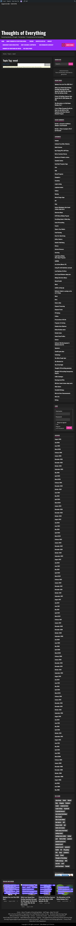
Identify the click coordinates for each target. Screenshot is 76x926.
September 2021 (59, 596)
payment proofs (59, 847)
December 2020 (59, 626)
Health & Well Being (59, 242)
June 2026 (57, 446)
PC (61, 850)
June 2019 (57, 683)
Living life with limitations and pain (63, 268)
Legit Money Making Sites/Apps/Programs (60, 257)
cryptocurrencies (59, 187)
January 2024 (58, 506)
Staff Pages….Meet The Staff (50, 912)
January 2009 (58, 763)
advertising (58, 800)
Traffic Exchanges (59, 376)
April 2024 (57, 499)
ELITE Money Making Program (62, 216)
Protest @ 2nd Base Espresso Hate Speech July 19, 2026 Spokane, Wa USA (63, 98)
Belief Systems (58, 147)
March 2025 (58, 479)
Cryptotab (66, 808)
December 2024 (59, 486)
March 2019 (57, 693)
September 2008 (59, 776)
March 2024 (58, 503)
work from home (60, 866)
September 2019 (59, 673)
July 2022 (57, 563)
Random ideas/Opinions (60, 326)
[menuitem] (1, 1)
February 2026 (58, 452)
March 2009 (58, 756)
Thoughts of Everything (23, 32)
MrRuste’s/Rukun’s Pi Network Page (20, 916)
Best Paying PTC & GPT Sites (62, 150)
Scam (60, 852)
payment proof (59, 844)
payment (69, 839)
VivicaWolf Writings (59, 390)
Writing (56, 400)
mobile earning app (59, 288)
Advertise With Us (40, 41)
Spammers (57, 348)
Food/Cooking (58, 232)
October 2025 (58, 466)
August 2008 (58, 780)
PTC (56, 852)
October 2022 (58, 553)
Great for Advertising (60, 236)
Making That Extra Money (61, 278)
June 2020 (57, 643)
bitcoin (69, 800)
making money (59, 833)
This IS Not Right (59, 365)
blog (57, 803)
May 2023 (57, 529)
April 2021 (57, 613)
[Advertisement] (38, 18)
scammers (66, 852)
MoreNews (43, 924)
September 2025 (59, 469)
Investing (57, 252)
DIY (55, 201)
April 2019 (57, 690)
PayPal (57, 850)
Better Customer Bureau (61, 154)
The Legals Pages (27, 48)
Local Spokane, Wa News (61, 271)
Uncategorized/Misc (60, 380)
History (56, 246)
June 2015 (57, 743)
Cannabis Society (59, 160)
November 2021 (58, 589)
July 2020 (57, 639)
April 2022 (57, 573)
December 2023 (59, 509)
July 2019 (57, 680)
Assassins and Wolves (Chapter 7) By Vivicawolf (63, 124)
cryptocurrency (64, 806)
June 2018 (57, 723)
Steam (61, 855)
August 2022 (58, 559)
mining (69, 836)
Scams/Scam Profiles (60, 336)
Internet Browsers (59, 249)
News (56, 299)
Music (56, 296)
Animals (57, 140)
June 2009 (57, 753)
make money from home (61, 830)
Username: (59, 411)
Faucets (57, 226)
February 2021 (58, 619)
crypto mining (58, 184)
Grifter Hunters (58, 239)
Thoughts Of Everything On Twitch (12, 48)
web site (58, 863)
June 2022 (57, 566)
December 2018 (58, 703)
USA (66, 861)
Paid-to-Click (58, 303)
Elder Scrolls (59, 817)
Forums (31, 41)
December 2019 (58, 663)
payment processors (60, 841)
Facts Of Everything (59, 222)
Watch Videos (69, 45)
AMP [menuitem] (26, 1)
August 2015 (58, 740)
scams (57, 855)
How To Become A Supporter (28, 45)
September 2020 (59, 636)
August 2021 (58, 599)
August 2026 (58, 439)
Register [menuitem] (9, 1)
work (63, 863)
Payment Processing (60, 306)
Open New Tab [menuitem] (15, 1)
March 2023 (58, 536)
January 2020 (58, 660)
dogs (56, 204)
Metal (56, 284)
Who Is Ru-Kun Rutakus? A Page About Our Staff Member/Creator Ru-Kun (28, 914)
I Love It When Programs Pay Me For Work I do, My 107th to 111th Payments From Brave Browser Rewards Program (63, 111)
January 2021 (58, 623)
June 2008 (57, 786)
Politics (57, 316)
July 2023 (57, 523)
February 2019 (58, 696)
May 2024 (57, 496)
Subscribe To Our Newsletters (11, 45)
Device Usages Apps (60, 197)
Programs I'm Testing (60, 323)
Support (39, 917)
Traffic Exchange (59, 861)
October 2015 (58, 733)
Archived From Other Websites (62, 144)
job (64, 825)
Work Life (57, 397)
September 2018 (59, 713)
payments (67, 847)
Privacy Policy (67, 919)
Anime (64, 800)
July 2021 (57, 603)
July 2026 (57, 442)
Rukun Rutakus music (60, 329)
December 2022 (59, 546)
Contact (49, 41)
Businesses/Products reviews (62, 157)
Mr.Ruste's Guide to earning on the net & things (63, 292)
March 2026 (58, 449)
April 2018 (57, 730)
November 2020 (59, 629)
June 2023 (57, 526)
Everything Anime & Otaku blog (62, 219)
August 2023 (58, 519)
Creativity (57, 181)
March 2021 (57, 616)
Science (57, 340)
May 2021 (57, 609)
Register (58, 426)
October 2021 (58, 593)
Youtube (67, 866)
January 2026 (58, 456)
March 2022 (58, 576)
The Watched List (59, 361)
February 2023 (58, 539)
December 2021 (58, 586)
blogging (62, 803)
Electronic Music (59, 212)
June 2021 (57, 606)
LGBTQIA (57, 261)
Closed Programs (59, 174)
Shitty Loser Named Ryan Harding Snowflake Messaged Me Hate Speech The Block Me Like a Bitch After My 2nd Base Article (63, 90)
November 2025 (59, 462)
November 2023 (59, 513)
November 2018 (58, 706)
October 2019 (58, 670)
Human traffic (59, 825)
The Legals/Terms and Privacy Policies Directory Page (57, 917)
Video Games (58, 386)
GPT (64, 822)
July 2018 (57, 720)
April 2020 (57, 650)
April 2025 (57, 476)
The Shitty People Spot (60, 358)
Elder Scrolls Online (60, 819)
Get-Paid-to (58, 822)
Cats (56, 167)
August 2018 (58, 716)
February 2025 (58, 483)
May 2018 (57, 726)
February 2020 (58, 656)
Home (2, 41)
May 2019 (57, 686)
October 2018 (58, 710)
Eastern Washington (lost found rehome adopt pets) (62, 208)
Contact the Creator (41, 916)
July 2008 (57, 783)
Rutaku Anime (58, 333)
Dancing (57, 194)
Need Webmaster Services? (46, 45)
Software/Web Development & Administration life (62, 344)
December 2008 (59, 766)
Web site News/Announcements (62, 393)
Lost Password (60, 428)
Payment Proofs (59, 309)
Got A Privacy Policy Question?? (57, 916)
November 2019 (58, 666)
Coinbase (68, 803)
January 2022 (58, 583)
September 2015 (59, 736)
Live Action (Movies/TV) (60, 264)
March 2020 (58, 653)
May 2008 (57, 790)
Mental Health (58, 281)
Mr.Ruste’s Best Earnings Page (58, 914)
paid (57, 839)
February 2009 (58, 760)
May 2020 (57, 646)
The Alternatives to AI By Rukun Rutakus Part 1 (63, 898)
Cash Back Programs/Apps (61, 164)
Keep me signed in (61, 423)
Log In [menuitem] (4, 1)
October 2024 (58, 489)
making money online (61, 836)
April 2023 (57, 533)
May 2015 (57, 746)
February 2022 (58, 579)
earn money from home (61, 814)
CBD (56, 171)
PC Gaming (57, 313)
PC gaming (66, 850)
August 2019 (58, 676)
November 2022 (59, 549)
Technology (57, 355)
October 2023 (58, 516)
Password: (59, 417)
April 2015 (57, 750)
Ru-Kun (56, 124)
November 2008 (59, 770)
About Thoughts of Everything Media (16, 41)
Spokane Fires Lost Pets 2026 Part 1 (64, 84)
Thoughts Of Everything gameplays (63, 368)
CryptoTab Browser (60, 811)
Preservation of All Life (60, 319)
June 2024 (57, 493)
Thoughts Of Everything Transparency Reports (64, 372)
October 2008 (58, 773)
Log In (69, 428)
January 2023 (58, 543)
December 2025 (59, 459)
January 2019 (58, 700)
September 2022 (59, 556)
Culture (57, 191)
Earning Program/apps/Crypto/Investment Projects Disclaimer (21, 919)
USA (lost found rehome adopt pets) (63, 383)
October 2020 (58, 633)
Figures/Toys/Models (60, 229)
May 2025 (57, 473)
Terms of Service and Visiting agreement (51, 919)
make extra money (60, 828)
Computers (57, 177)
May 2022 (57, 569)
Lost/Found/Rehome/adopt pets (63, 274)
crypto (57, 806)
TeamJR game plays (59, 351)
